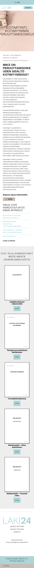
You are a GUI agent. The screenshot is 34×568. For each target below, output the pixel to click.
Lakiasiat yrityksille (17, 529)
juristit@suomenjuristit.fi (19, 542)
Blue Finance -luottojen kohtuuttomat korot (12, 216)
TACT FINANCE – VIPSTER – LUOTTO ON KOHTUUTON (13, 231)
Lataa (17, 308)
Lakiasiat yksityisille (17, 526)
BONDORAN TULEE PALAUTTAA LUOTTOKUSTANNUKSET (12, 224)
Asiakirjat (17, 532)
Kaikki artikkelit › (9, 241)
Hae (18, 2)
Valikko (28, 7)
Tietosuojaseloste (17, 561)
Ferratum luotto (9, 236)
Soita (7, 566)
